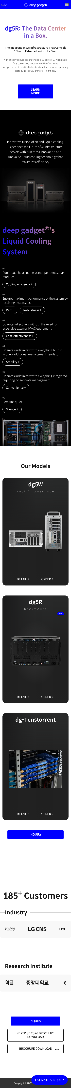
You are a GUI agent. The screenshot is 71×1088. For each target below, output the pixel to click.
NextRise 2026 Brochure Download (36, 1035)
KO (2, 4)
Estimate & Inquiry (49, 1080)
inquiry (35, 834)
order (46, 579)
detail (22, 579)
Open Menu (67, 4)
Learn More (36, 91)
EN (6, 4)
